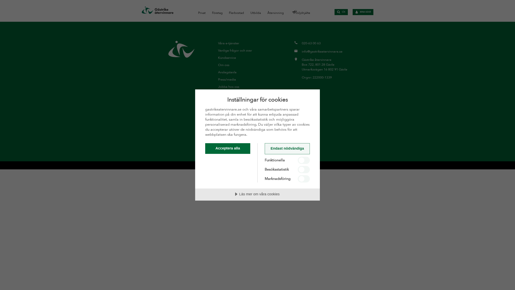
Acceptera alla (227, 148)
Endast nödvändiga (287, 148)
